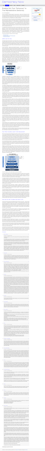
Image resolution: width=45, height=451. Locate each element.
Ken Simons (26, 449)
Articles (7, 5)
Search (33, 13)
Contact (11, 5)
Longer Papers (36, 20)
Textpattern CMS (17, 449)
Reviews (23, 5)
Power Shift (18, 5)
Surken (5, 397)
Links (14, 5)
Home (4, 5)
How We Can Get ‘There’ (6, 36)
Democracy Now (13, 2)
